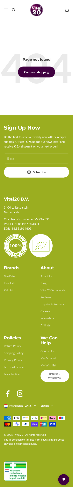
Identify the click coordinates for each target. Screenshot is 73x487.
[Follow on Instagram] (20, 393)
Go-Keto (9, 276)
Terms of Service (14, 367)
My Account (48, 358)
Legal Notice (12, 374)
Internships (47, 318)
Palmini (8, 290)
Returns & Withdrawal (54, 375)
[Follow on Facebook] (8, 393)
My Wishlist (48, 365)
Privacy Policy (13, 360)
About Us (46, 276)
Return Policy (12, 346)
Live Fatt (9, 283)
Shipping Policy (14, 353)
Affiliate (45, 325)
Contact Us (47, 351)
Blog (43, 283)
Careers (45, 311)
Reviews (45, 297)
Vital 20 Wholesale (52, 290)
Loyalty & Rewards (52, 304)
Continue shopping (36, 72)
